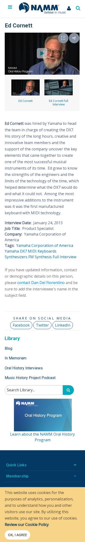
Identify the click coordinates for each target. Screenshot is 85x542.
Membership (17, 476)
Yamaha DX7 (16, 251)
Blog (8, 348)
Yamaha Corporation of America (44, 245)
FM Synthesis (40, 256)
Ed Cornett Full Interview (58, 102)
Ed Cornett (25, 101)
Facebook (21, 325)
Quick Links (16, 465)
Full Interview (64, 256)
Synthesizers (16, 256)
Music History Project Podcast (30, 378)
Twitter (42, 325)
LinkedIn (62, 325)
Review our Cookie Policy (27, 524)
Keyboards (47, 251)
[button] (74, 38)
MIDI (32, 251)
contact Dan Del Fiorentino (41, 282)
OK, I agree (17, 535)
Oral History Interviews (24, 368)
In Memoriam (15, 358)
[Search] (68, 390)
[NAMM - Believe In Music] (42, 12)
